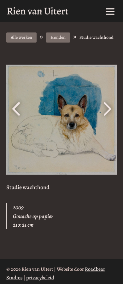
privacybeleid (40, 277)
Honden (58, 37)
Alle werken (21, 37)
